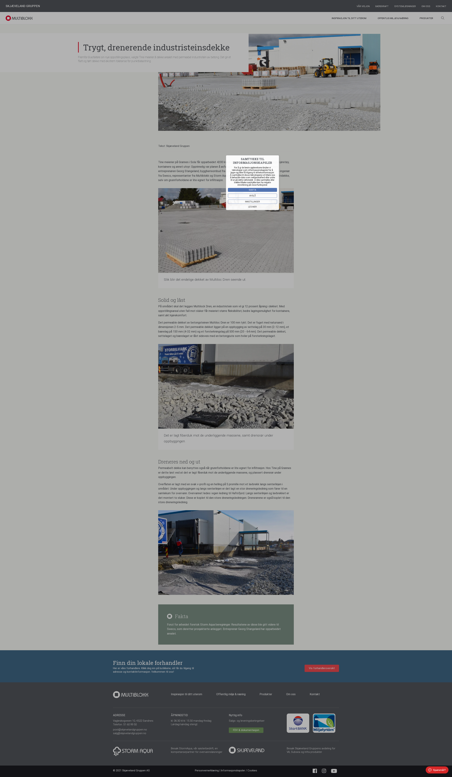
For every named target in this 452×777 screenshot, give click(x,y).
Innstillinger (252, 201)
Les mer (252, 207)
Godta (252, 190)
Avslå (252, 195)
